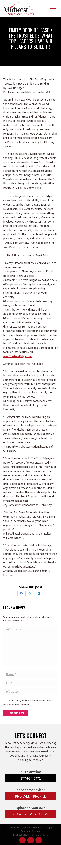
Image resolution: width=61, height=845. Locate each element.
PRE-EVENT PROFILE (30, 796)
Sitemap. (36, 831)
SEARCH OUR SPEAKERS (30, 814)
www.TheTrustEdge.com (17, 356)
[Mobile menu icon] (53, 8)
